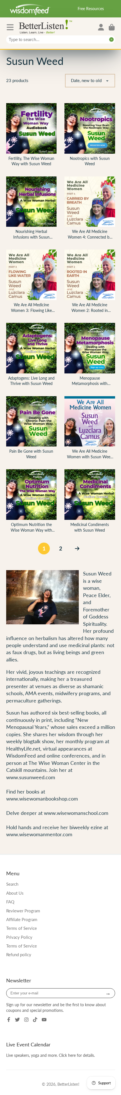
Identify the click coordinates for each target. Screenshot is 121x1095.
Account (101, 27)
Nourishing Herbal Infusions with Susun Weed (31, 209)
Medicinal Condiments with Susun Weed (89, 502)
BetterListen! (68, 1084)
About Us (15, 893)
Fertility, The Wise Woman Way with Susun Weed (31, 136)
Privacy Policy (19, 937)
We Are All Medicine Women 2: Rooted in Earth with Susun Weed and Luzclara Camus (89, 282)
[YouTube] (44, 1019)
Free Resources (91, 8)
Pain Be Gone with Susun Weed (31, 429)
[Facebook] (8, 1019)
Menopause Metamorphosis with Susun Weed (89, 355)
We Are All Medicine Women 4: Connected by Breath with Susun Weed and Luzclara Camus (89, 209)
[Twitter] (17, 1019)
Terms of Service (21, 928)
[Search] (111, 39)
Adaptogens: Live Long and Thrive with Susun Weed (31, 355)
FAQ (10, 901)
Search (12, 884)
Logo (47, 26)
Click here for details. (77, 1055)
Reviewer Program (23, 910)
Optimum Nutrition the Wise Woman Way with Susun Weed (31, 502)
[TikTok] (35, 1019)
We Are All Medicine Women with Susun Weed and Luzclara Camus (89, 429)
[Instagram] (26, 1019)
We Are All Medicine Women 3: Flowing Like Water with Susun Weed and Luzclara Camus (31, 282)
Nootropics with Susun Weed (89, 136)
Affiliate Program (21, 919)
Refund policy (18, 954)
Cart (111, 27)
